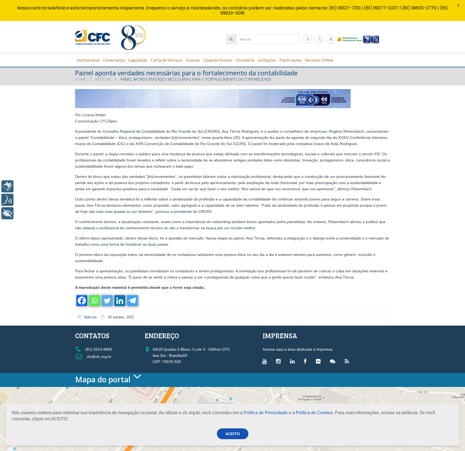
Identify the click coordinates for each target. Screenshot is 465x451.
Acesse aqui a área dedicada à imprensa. (298, 349)
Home (80, 79)
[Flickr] (319, 361)
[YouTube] (265, 361)
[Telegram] (132, 300)
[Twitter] (106, 300)
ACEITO (233, 434)
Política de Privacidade (266, 412)
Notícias (103, 79)
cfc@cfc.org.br (98, 356)
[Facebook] (81, 300)
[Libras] (7, 186)
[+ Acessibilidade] (7, 213)
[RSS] (348, 361)
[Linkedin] (119, 300)
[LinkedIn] (293, 361)
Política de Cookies (314, 412)
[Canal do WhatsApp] (334, 361)
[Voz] (7, 200)
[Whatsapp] (94, 300)
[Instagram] (279, 361)
